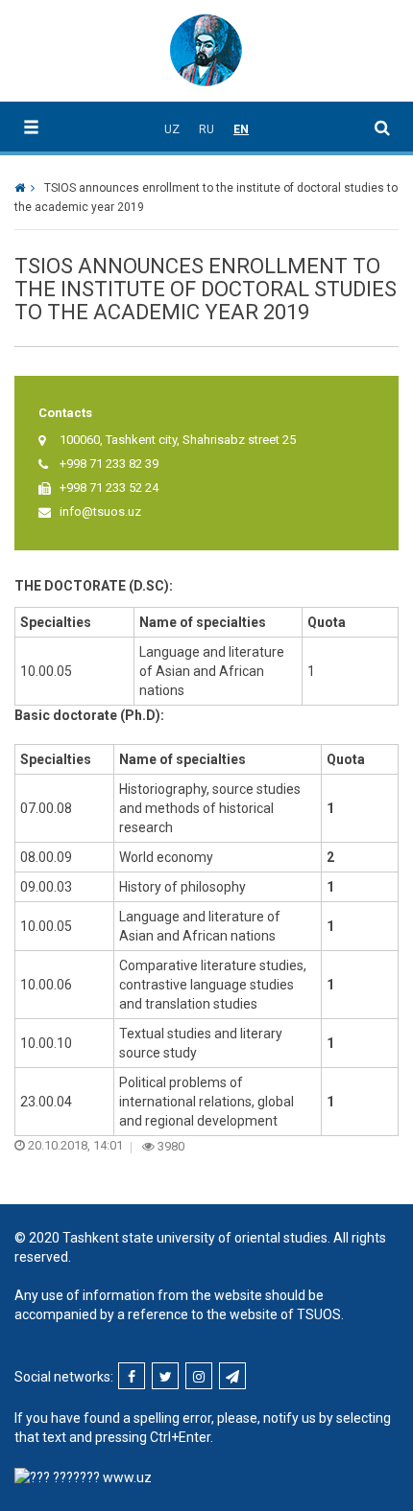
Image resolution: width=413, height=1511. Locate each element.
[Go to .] (24, 188)
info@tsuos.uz (100, 511)
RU (206, 129)
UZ (172, 129)
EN (241, 129)
